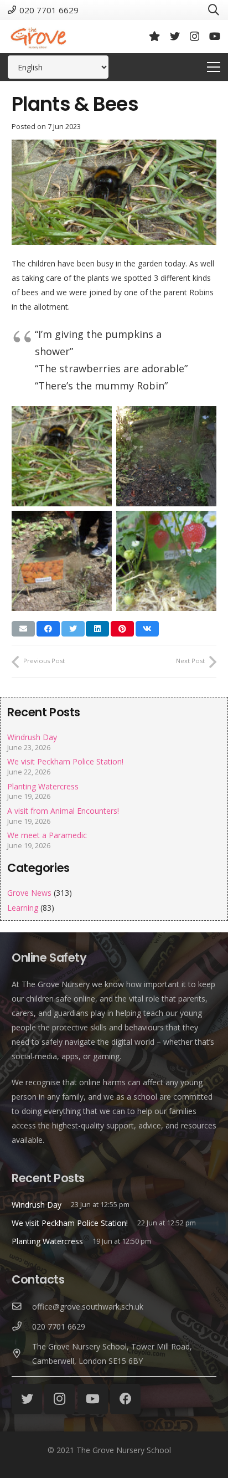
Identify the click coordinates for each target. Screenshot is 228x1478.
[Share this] (48, 629)
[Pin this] (122, 629)
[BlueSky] (154, 36)
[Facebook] (125, 1399)
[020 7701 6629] (22, 1327)
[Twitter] (175, 36)
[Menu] (213, 67)
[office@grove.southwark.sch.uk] (22, 1307)
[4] (166, 561)
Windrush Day (32, 737)
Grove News (29, 892)
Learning (22, 907)
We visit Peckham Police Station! (65, 761)
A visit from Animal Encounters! (63, 810)
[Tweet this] (73, 629)
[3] (61, 561)
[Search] (213, 10)
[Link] (38, 36)
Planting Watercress (43, 786)
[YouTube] (214, 36)
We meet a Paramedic (47, 835)
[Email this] (23, 629)
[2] (166, 456)
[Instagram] (194, 36)
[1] (61, 456)
